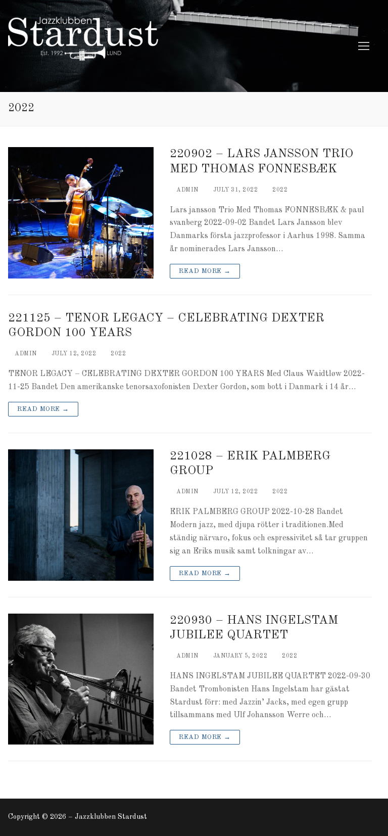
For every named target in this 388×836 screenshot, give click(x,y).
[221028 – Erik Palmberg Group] (81, 515)
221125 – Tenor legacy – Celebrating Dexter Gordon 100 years (166, 325)
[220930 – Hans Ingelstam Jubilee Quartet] (81, 679)
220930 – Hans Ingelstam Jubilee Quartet (254, 628)
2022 (279, 190)
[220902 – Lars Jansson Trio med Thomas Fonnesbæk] (81, 212)
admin (187, 190)
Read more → (205, 271)
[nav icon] (364, 46)
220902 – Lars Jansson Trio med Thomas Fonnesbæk (261, 161)
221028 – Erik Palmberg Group (250, 463)
